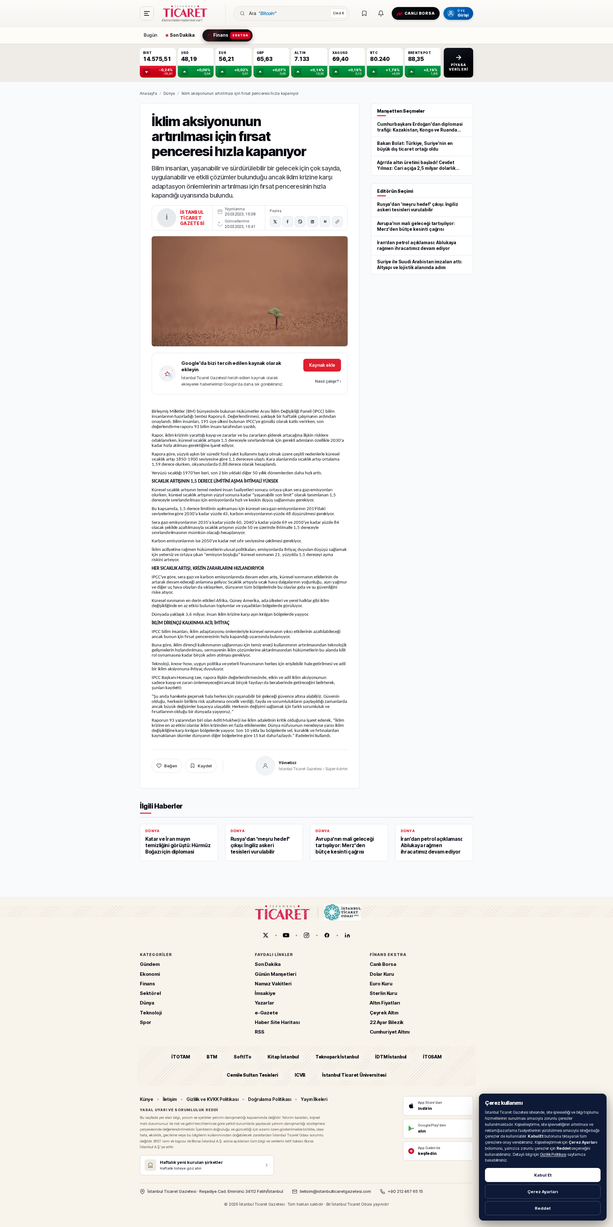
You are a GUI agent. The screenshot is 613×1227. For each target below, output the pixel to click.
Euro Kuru (381, 984)
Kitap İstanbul (283, 1056)
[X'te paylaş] (275, 221)
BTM (212, 1056)
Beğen (170, 765)
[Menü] (147, 13)
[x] (266, 935)
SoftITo (242, 1056)
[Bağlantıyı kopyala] (337, 221)
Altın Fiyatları (385, 1003)
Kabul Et (543, 1175)
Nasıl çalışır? (328, 381)
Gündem (150, 964)
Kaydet (205, 765)
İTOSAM (432, 1056)
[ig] (306, 935)
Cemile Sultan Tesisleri (252, 1075)
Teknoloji (151, 1013)
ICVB (300, 1075)
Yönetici (287, 762)
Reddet (543, 1208)
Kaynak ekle (322, 365)
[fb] (327, 935)
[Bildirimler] (381, 13)
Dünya (169, 93)
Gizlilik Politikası (553, 1154)
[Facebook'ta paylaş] (287, 221)
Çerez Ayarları (542, 1191)
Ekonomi (150, 974)
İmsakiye (265, 993)
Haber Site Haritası (277, 1022)
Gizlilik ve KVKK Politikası (212, 1099)
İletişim (170, 1099)
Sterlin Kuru (383, 993)
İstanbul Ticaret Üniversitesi (354, 1075)
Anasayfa (148, 93)
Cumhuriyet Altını (390, 1032)
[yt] (286, 935)
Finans (147, 984)
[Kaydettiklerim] (364, 13)
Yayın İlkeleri (314, 1099)
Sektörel (150, 993)
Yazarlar (264, 1003)
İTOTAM (180, 1056)
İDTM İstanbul (390, 1056)
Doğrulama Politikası (269, 1099)
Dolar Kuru (382, 974)
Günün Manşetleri (275, 974)
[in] (347, 935)
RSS (259, 1032)
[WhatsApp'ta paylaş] (300, 221)
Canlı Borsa (383, 964)
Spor (145, 1022)
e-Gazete (266, 1013)
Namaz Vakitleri (273, 984)
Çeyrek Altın (384, 1013)
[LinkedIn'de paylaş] (312, 221)
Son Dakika (268, 964)
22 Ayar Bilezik (387, 1022)
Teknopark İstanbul (337, 1056)
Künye (146, 1099)
